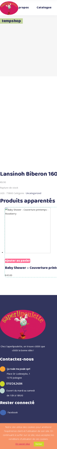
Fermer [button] (39, 444)
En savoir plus (23, 443)
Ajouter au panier (17, 261)
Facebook (13, 412)
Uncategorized (33, 193)
